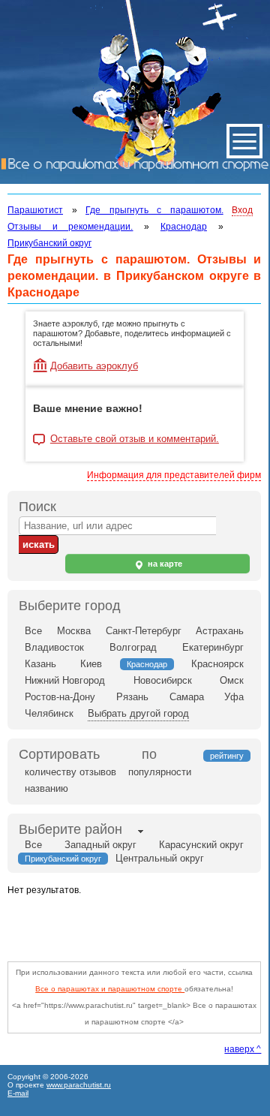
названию (46, 788)
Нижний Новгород (65, 680)
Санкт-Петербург (144, 630)
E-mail (18, 1093)
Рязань (132, 696)
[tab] (70, 831)
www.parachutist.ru (78, 1085)
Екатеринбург (213, 647)
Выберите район (70, 829)
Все (33, 630)
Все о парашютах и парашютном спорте (109, 989)
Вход (242, 210)
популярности (159, 772)
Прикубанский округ (50, 243)
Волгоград (133, 647)
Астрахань (220, 630)
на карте (164, 563)
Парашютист (35, 210)
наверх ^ (242, 1049)
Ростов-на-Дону (60, 696)
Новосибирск (163, 680)
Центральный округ (160, 858)
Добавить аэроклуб (94, 365)
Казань (40, 663)
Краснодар (183, 226)
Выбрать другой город (138, 713)
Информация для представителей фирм (174, 475)
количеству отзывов (70, 772)
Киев (91, 663)
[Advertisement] (139, 924)
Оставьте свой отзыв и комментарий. (134, 439)
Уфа (234, 696)
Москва (74, 630)
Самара (187, 696)
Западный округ (100, 844)
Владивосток (54, 647)
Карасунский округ (201, 844)
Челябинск (49, 713)
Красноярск (217, 663)
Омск (232, 680)
